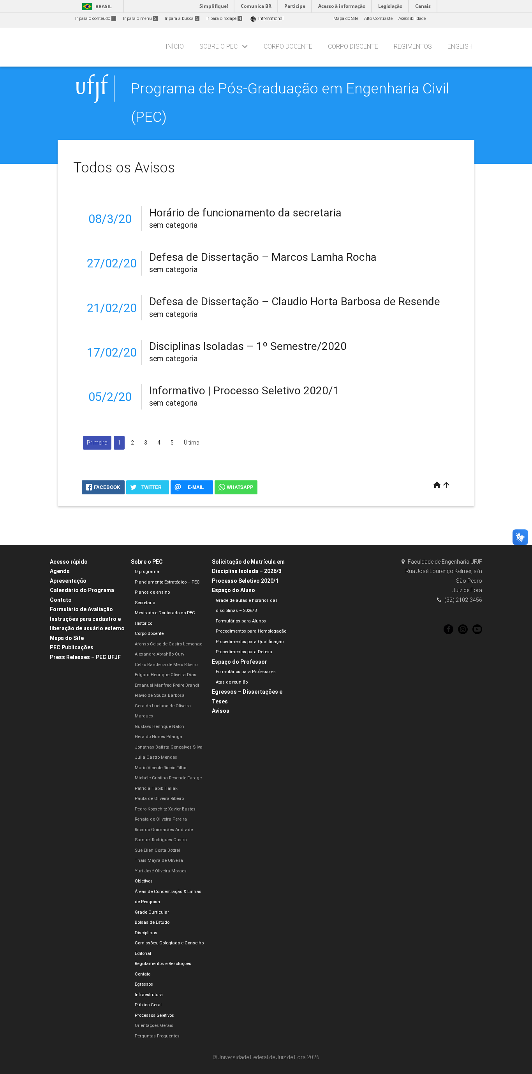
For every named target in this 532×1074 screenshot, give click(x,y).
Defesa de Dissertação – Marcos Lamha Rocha (263, 257)
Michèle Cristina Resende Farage (168, 777)
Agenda (60, 571)
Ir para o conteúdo (95, 18)
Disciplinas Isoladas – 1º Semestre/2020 (248, 346)
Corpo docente (149, 633)
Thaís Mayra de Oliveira (159, 860)
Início (175, 46)
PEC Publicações (71, 647)
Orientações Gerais (154, 1025)
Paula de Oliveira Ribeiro (159, 798)
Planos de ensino (152, 592)
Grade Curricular (152, 912)
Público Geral (148, 1004)
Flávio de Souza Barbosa (160, 695)
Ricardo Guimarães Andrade (164, 829)
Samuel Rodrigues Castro (161, 839)
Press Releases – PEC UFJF (85, 657)
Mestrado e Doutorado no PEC (165, 612)
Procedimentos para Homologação (251, 631)
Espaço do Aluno (233, 590)
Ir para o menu (140, 18)
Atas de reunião (232, 682)
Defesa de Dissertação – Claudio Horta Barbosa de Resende (294, 301)
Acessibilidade (412, 18)
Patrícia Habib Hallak (156, 788)
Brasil (95, 6)
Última (191, 442)
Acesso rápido (69, 562)
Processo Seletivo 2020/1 (245, 581)
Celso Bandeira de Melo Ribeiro (166, 664)
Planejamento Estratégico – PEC (167, 582)
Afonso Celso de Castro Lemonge (168, 644)
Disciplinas (146, 932)
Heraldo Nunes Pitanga (158, 736)
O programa (147, 571)
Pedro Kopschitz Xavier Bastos (165, 809)
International (267, 19)
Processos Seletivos (154, 1015)
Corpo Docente (288, 46)
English (459, 46)
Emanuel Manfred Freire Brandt (167, 685)
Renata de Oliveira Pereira (161, 819)
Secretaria (145, 602)
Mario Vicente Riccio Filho (160, 767)
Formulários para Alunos (241, 621)
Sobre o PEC (218, 46)
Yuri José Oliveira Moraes (161, 871)
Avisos (220, 711)
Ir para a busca (181, 18)
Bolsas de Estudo (152, 922)
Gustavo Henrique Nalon (159, 726)
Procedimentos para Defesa (244, 651)
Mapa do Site (345, 18)
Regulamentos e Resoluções (163, 963)
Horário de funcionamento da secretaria (245, 212)
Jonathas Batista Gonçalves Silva (169, 747)
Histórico (143, 623)
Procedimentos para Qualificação (250, 641)
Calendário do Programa (82, 590)
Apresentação (68, 581)
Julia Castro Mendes (156, 757)
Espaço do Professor (239, 662)
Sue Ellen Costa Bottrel (157, 850)
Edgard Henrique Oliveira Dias (165, 674)
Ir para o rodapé (223, 18)
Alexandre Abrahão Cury (159, 654)
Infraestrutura (149, 994)
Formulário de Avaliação (81, 609)
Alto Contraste (378, 18)
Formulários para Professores (246, 671)
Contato (61, 600)
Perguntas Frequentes (157, 1036)
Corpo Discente (353, 46)
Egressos (144, 984)
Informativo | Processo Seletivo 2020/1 (244, 390)
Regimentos (413, 46)
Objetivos (144, 881)
